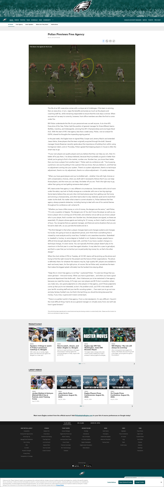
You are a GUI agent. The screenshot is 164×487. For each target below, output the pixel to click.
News (105, 428)
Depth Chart (140, 433)
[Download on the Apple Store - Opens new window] (75, 466)
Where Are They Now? (106, 439)
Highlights (123, 431)
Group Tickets (66, 442)
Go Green (26, 447)
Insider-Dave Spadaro (106, 436)
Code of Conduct (46, 450)
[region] (82, 482)
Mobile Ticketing (66, 436)
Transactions (140, 450)
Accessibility (26, 431)
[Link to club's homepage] (5, 20)
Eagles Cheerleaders (86, 442)
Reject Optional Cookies (125, 482)
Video (123, 428)
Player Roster (140, 431)
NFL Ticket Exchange (66, 447)
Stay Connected (86, 436)
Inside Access (123, 445)
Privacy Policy (26, 453)
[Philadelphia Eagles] (82, 474)
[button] (82, 75)
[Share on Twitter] (107, 42)
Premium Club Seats (66, 445)
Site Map (86, 431)
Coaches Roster (140, 436)
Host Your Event (46, 447)
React (123, 442)
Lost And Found (46, 442)
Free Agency (105, 433)
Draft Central (106, 431)
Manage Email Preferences (27, 439)
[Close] (161, 482)
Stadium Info (47, 431)
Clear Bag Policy (46, 439)
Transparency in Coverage (26, 456)
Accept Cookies (140, 482)
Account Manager (66, 431)
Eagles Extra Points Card (65, 433)
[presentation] (134, 364)
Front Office (140, 439)
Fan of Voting (27, 442)
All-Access (123, 436)
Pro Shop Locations (86, 439)
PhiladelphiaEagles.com (84, 415)
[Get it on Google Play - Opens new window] (87, 467)
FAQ (27, 445)
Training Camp (105, 442)
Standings (140, 447)
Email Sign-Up (26, 436)
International (86, 433)
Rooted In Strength (26, 450)
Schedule (66, 450)
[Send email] (110, 42)
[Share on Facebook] (103, 42)
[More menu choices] (52, 20)
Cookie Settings (111, 482)
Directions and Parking (46, 436)
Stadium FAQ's (46, 445)
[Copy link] (113, 41)
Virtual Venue (46, 433)
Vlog (123, 439)
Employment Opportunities (26, 433)
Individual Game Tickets (65, 439)
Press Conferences (123, 433)
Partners (140, 442)
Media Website (86, 447)
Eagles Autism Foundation (86, 445)
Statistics (140, 445)
